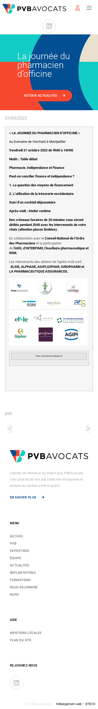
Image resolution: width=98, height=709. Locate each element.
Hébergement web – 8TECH (75, 704)
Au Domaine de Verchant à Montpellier (37, 142)
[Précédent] (9, 428)
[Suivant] (88, 428)
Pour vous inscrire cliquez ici (49, 356)
